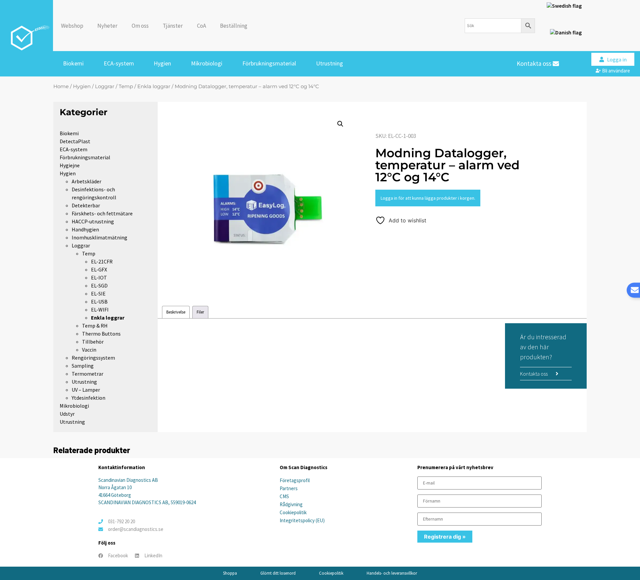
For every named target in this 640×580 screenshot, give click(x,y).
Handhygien (85, 229)
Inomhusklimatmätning (99, 237)
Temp (126, 86)
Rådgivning (291, 504)
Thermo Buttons (101, 333)
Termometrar (87, 373)
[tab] (176, 312)
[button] (340, 124)
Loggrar (104, 86)
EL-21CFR (102, 261)
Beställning (233, 25)
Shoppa (230, 573)
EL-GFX (99, 269)
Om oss (140, 25)
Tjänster (173, 25)
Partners (289, 488)
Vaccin (89, 349)
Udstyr (67, 413)
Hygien (162, 63)
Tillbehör (93, 341)
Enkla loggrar (153, 86)
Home (61, 86)
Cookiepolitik (293, 512)
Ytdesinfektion (88, 397)
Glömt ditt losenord (278, 573)
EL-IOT (99, 277)
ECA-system (119, 63)
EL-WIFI (100, 309)
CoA (201, 25)
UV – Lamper (86, 389)
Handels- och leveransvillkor (392, 573)
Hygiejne (70, 165)
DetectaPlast (75, 141)
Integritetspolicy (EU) (302, 520)
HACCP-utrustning (93, 221)
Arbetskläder (86, 181)
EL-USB (99, 301)
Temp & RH (95, 325)
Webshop (72, 25)
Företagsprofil (295, 480)
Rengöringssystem (93, 357)
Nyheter (107, 25)
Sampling (83, 365)
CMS (284, 496)
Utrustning (329, 63)
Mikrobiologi (206, 63)
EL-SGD (99, 285)
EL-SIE (98, 293)
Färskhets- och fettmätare (102, 213)
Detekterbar (86, 205)
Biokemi (73, 63)
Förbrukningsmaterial (269, 63)
